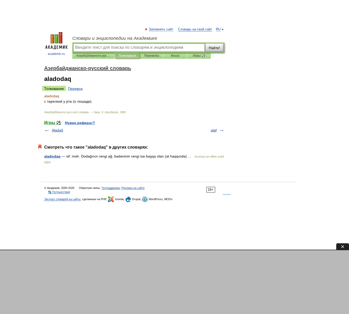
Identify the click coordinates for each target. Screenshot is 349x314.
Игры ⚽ (199, 55)
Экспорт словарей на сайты (62, 199)
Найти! (214, 48)
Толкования (127, 55)
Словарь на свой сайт (195, 29)
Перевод (75, 89)
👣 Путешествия (59, 192)
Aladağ (57, 130)
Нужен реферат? (80, 123)
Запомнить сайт (161, 29)
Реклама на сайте (133, 187)
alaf (214, 130)
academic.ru (56, 54)
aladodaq (52, 156)
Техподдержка (110, 187)
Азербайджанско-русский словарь (93, 55)
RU (218, 29)
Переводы (151, 55)
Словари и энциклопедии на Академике (114, 38)
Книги (175, 55)
